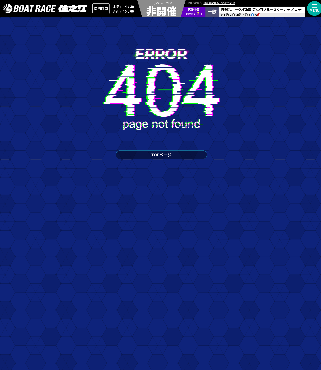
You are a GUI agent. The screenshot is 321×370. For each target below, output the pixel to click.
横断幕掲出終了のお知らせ (219, 3)
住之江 (45, 8)
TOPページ (161, 155)
